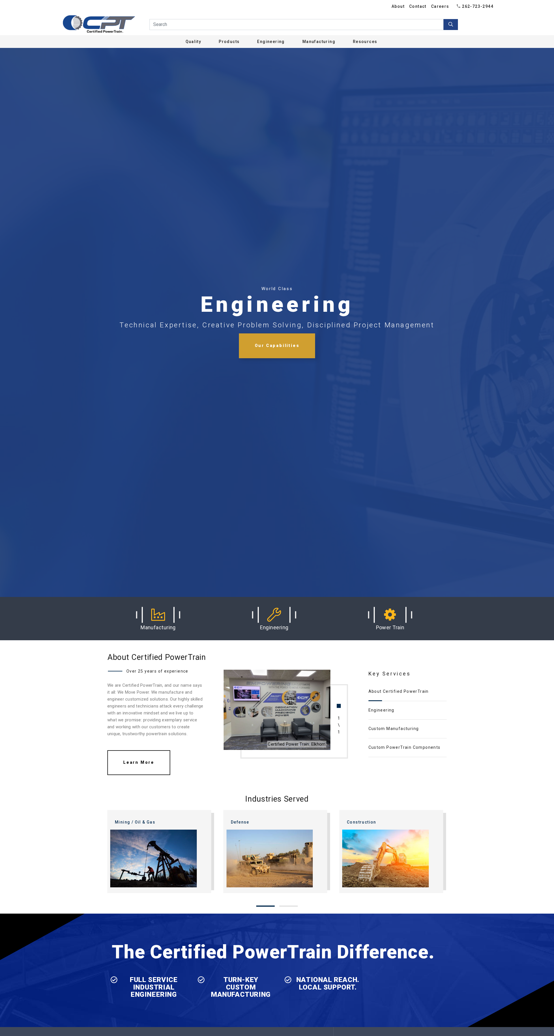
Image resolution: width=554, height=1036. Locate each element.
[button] (158, 618)
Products (229, 41)
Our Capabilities (277, 345)
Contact (417, 6)
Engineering (381, 710)
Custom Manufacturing (393, 728)
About (398, 6)
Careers (440, 6)
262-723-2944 (477, 6)
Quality (193, 41)
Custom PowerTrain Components (404, 747)
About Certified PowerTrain (398, 691)
